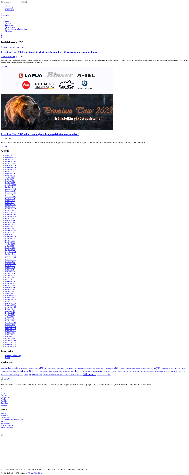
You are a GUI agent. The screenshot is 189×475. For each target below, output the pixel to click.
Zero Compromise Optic (104, 375)
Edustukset (9, 25)
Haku (24, 2)
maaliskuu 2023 (10, 234)
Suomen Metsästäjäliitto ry (52, 375)
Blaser (43, 368)
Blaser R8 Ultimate (76, 368)
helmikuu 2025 (10, 191)
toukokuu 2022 (10, 252)
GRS (117, 368)
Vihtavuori (89, 374)
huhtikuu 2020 (10, 301)
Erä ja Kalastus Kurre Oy (90, 368)
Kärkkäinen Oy (147, 368)
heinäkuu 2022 (10, 248)
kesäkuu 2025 (10, 183)
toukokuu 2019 (10, 323)
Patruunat (4, 395)
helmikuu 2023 (10, 236)
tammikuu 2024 (10, 216)
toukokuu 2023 (10, 230)
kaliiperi (140, 368)
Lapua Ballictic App (167, 368)
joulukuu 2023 (10, 218)
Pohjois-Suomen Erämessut (113, 371)
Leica (78, 371)
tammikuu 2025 (10, 193)
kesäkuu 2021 (10, 274)
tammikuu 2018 (10, 346)
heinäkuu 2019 (10, 319)
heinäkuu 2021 (10, 272)
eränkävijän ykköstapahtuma (106, 368)
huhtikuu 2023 (10, 232)
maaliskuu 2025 (10, 189)
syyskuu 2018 (10, 333)
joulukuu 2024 (10, 195)
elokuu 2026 (9, 155)
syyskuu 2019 (10, 315)
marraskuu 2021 (10, 264)
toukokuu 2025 (10, 185)
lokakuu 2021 (10, 266)
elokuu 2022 (9, 246)
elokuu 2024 (9, 203)
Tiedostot (8, 31)
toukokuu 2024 (10, 209)
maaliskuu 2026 (10, 165)
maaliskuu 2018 (10, 342)
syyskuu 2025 (10, 177)
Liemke (84, 371)
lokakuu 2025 (10, 175)
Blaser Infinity (52, 368)
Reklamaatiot (5, 423)
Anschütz (16, 368)
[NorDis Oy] (5, 379)
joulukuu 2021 (10, 262)
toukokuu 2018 (10, 340)
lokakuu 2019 (10, 313)
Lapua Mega (18, 371)
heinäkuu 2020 (10, 295)
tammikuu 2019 (10, 331)
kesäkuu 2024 (10, 207)
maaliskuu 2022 (10, 256)
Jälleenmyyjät (10, 27)
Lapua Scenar (70, 371)
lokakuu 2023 (10, 222)
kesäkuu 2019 (10, 321)
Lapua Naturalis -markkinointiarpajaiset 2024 (52, 371)
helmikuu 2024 (10, 214)
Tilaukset (8, 6)
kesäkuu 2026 (10, 159)
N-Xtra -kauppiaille (7, 425)
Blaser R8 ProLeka (62, 368)
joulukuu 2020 (10, 285)
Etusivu (7, 21)
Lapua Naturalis (30, 371)
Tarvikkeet (4, 403)
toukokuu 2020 (10, 299)
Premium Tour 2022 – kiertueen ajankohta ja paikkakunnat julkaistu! (40, 134)
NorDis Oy (100, 371)
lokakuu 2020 (10, 289)
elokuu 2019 (9, 317)
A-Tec (8, 368)
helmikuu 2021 (10, 281)
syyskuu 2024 (10, 201)
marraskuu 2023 (10, 220)
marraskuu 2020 (10, 287)
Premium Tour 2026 (7, 375)
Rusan (21, 375)
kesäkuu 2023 (10, 228)
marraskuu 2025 (10, 173)
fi (1, 13)
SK (30, 375)
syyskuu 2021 (10, 268)
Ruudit (3, 399)
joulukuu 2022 (10, 240)
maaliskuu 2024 (10, 212)
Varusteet (4, 405)
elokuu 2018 (9, 335)
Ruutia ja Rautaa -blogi (9, 57)
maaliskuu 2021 (10, 279)
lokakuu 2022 (10, 242)
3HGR (3, 368)
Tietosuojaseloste (7, 427)
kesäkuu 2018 (10, 338)
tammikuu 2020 (10, 307)
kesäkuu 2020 (10, 297)
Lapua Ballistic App (180, 368)
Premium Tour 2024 (178, 371)
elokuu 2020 (9, 293)
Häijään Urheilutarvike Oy (129, 368)
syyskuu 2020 (10, 291)
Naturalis (93, 371)
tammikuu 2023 (10, 238)
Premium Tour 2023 (166, 371)
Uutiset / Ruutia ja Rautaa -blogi (16, 29)
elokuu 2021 (9, 270)
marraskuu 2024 (10, 197)
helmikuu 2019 (10, 329)
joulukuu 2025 (10, 171)
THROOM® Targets (77, 375)
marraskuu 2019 (10, 311)
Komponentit (5, 397)
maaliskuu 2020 (10, 303)
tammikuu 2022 (10, 260)
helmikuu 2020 (10, 305)
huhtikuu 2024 (10, 211)
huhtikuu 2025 (10, 187)
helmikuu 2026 (10, 167)
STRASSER (37, 374)
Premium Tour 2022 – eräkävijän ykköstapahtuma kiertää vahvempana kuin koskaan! (49, 52)
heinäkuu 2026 (10, 157)
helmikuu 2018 (10, 344)
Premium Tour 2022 (153, 371)
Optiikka (4, 401)
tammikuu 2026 (10, 169)
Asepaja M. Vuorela (26, 368)
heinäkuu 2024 (10, 205)
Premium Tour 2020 (129, 371)
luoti (89, 371)
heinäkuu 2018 (10, 337)
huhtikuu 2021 (10, 277)
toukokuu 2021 (10, 275)
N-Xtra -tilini (9, 10)
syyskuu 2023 (10, 224)
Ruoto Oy (16, 375)
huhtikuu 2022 (10, 254)
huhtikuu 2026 (10, 163)
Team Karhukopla (66, 374)
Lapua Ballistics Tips (7, 371)
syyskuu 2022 (10, 244)
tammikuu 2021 (10, 283)
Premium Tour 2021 (141, 371)
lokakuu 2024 (10, 199)
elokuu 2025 (9, 179)
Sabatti (26, 375)
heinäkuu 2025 (10, 181)
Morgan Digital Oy (34, 473)
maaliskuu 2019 (10, 327)
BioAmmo (36, 368)
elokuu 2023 (9, 226)
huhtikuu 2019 (10, 325)
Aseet (3, 393)
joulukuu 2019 (10, 309)
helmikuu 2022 (10, 258)
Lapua (156, 368)
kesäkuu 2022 (10, 250)
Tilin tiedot (9, 8)
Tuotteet (8, 23)
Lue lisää (4, 66)
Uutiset (3, 139)
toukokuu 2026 (10, 161)
